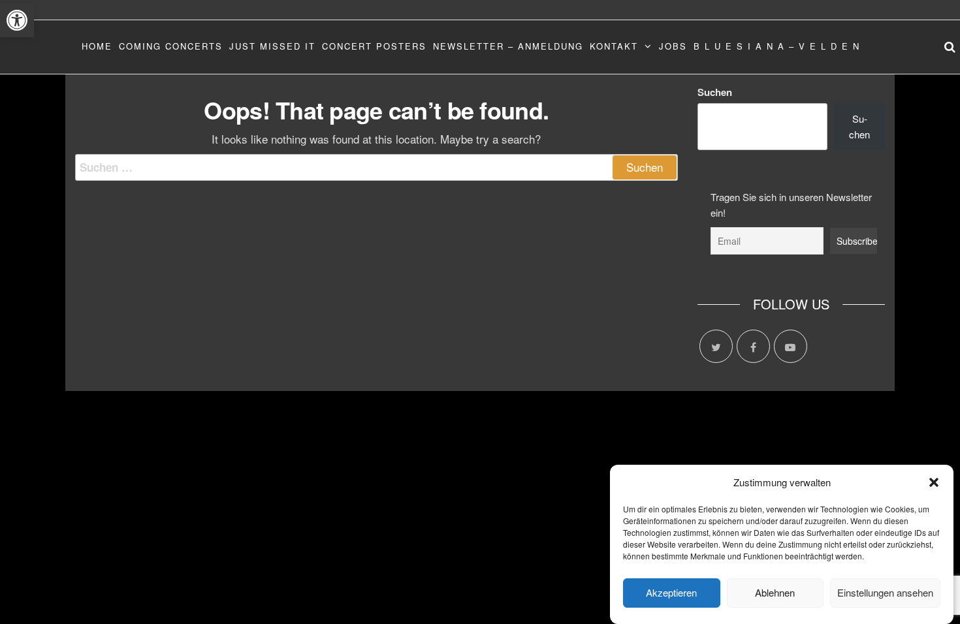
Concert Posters (374, 46)
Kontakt (614, 46)
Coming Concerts (171, 46)
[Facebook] (753, 346)
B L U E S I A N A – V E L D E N (777, 46)
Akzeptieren (671, 593)
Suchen (714, 92)
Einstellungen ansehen (885, 593)
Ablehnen (775, 593)
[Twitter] (716, 346)
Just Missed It (272, 46)
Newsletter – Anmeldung (508, 46)
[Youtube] (790, 346)
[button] (17, 20)
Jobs (673, 46)
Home (97, 46)
